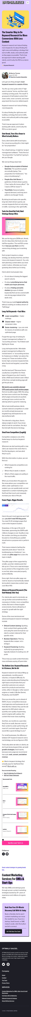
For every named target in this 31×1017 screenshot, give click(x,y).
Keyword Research (9, 65)
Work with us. (12, 766)
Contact (4, 978)
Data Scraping (6, 817)
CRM (4, 788)
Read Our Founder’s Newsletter (19, 77)
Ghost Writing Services (8, 1001)
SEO (4, 802)
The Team (4, 980)
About (3, 975)
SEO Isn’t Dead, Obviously (11, 775)
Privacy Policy (6, 983)
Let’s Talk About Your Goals (13, 931)
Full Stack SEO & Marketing (9, 996)
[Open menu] (27, 2)
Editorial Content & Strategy (9, 998)
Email (7, 788)
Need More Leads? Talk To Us (15, 843)
